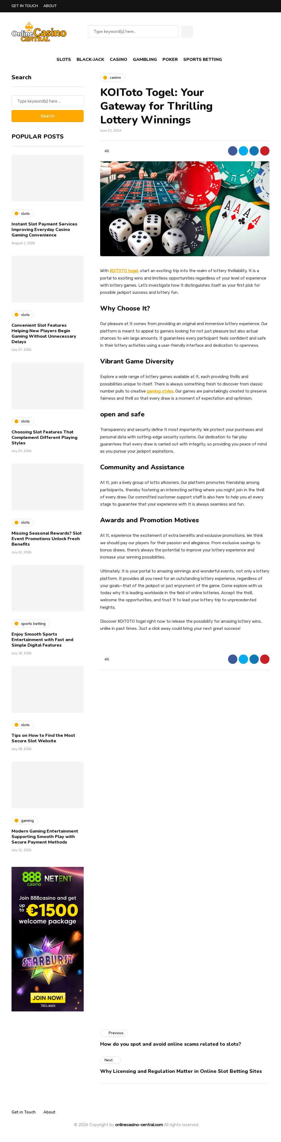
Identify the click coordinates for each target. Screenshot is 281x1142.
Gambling (145, 60)
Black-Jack (90, 60)
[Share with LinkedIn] (254, 151)
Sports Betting (202, 60)
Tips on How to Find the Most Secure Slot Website (43, 738)
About (50, 6)
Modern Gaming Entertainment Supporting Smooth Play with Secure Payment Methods (45, 836)
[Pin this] (264, 151)
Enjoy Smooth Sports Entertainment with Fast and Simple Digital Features (42, 639)
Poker (170, 60)
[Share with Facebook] (232, 151)
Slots (64, 60)
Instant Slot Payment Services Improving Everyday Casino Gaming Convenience (44, 229)
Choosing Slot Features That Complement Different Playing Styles (44, 437)
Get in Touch (25, 6)
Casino (118, 60)
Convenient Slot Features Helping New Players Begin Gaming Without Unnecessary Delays (44, 333)
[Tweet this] (243, 151)
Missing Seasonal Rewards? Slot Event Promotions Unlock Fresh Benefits (47, 538)
